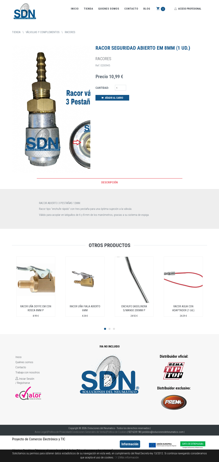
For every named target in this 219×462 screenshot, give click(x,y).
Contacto (131, 8)
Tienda (88, 8)
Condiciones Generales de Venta (88, 431)
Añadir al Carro (113, 97)
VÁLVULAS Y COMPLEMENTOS (43, 32)
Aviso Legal (41, 431)
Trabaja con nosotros (27, 372)
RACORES (70, 32)
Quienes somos (108, 8)
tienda (16, 32)
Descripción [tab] (109, 182)
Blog (146, 8)
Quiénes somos (24, 362)
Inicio (75, 8)
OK (116, 457)
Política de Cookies (117, 431)
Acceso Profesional (189, 8)
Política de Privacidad (59, 431)
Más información (129, 457)
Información (129, 444)
